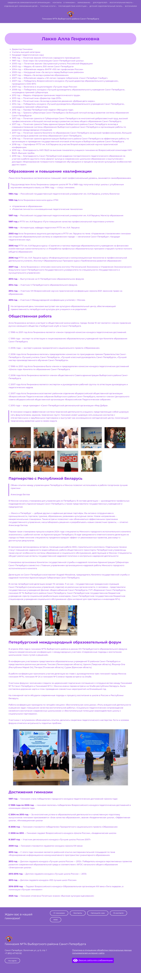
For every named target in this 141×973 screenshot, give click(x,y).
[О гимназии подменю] (75, 2)
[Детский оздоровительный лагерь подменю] (122, 6)
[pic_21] (91, 437)
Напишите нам (98, 913)
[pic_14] (20, 437)
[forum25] (100, 757)
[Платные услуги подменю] (56, 6)
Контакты (77, 913)
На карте (12, 961)
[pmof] (41, 757)
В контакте (118, 913)
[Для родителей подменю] (107, 2)
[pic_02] (20, 461)
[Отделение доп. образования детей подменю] (38, 6)
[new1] (61, 620)
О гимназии (59, 913)
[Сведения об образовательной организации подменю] (50, 2)
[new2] (26, 620)
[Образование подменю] (90, 2)
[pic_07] (44, 437)
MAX (55, 920)
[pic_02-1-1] (68, 437)
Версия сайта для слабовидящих (95, 960)
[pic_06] (68, 461)
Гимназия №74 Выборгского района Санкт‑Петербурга (70, 18)
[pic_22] (91, 461)
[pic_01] (115, 437)
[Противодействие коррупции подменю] (87, 6)
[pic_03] (44, 461)
